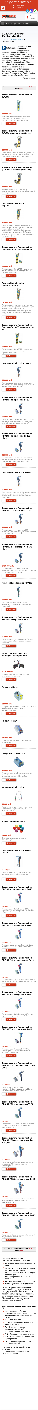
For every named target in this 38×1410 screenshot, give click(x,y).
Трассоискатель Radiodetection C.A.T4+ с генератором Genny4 (17, 132)
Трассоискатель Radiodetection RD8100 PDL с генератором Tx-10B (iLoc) (18, 1065)
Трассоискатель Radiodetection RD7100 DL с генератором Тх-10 (17, 888)
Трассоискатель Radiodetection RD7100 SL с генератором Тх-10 (17, 993)
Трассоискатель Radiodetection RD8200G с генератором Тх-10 (17, 509)
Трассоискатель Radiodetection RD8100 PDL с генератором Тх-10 (17, 1103)
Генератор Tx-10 (9, 721)
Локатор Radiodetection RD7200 (17, 583)
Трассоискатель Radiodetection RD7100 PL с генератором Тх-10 (17, 924)
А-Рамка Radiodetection (13, 787)
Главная (6, 39)
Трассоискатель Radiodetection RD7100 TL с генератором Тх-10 (17, 1028)
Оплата (9, 23)
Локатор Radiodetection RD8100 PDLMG (17, 851)
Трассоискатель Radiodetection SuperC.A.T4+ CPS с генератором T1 (18, 327)
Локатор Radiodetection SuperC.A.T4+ (13, 204)
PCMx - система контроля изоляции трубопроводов (14, 654)
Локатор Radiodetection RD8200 (17, 363)
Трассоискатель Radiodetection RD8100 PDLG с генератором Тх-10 (18, 1178)
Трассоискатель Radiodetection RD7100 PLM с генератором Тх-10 (18, 959)
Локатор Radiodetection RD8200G (18, 472)
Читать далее (29, 78)
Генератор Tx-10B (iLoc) (13, 753)
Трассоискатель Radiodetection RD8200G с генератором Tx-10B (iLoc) (17, 547)
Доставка (18, 23)
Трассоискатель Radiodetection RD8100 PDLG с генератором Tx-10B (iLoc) (17, 1140)
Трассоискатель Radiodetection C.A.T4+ (17, 96)
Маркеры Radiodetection (13, 821)
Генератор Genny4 (10, 687)
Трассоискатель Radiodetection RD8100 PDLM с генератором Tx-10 (18, 1214)
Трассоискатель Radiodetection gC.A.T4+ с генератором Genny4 (17, 168)
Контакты (27, 23)
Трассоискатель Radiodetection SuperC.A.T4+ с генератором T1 (17, 248)
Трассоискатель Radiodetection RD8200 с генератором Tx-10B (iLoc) (17, 436)
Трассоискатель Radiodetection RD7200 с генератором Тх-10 (17, 618)
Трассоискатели (17, 39)
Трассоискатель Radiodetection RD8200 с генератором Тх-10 (17, 398)
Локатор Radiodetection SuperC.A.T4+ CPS (13, 284)
